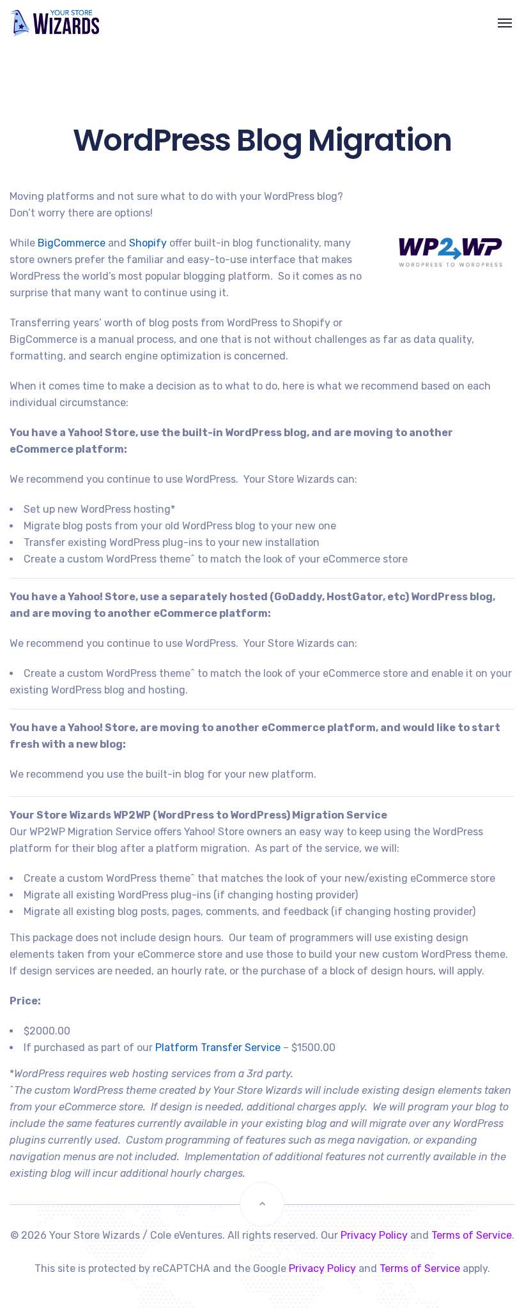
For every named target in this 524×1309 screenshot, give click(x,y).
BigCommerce (71, 243)
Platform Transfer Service (218, 1047)
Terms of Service (471, 1235)
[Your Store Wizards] (41, 23)
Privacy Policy (374, 1235)
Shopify (148, 243)
